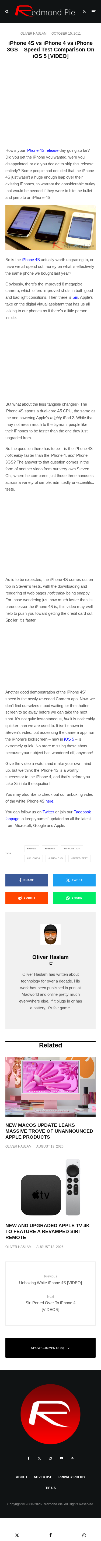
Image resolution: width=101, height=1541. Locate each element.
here (49, 801)
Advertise (43, 1477)
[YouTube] (61, 1458)
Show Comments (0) (47, 1347)
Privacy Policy (71, 1477)
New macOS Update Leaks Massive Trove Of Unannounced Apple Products (49, 1130)
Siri (75, 297)
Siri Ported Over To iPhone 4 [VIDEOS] (50, 1303)
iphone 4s (56, 858)
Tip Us (51, 1488)
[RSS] (72, 1458)
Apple (32, 848)
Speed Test (80, 858)
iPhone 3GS (72, 848)
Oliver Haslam (33, 33)
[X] (39, 1458)
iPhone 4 (34, 858)
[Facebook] (29, 1458)
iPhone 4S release (42, 150)
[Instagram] (50, 1458)
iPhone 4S (31, 259)
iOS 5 (69, 739)
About (21, 1477)
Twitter (48, 812)
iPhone (50, 848)
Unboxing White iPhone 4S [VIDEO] (50, 1279)
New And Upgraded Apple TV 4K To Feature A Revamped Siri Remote (47, 1231)
